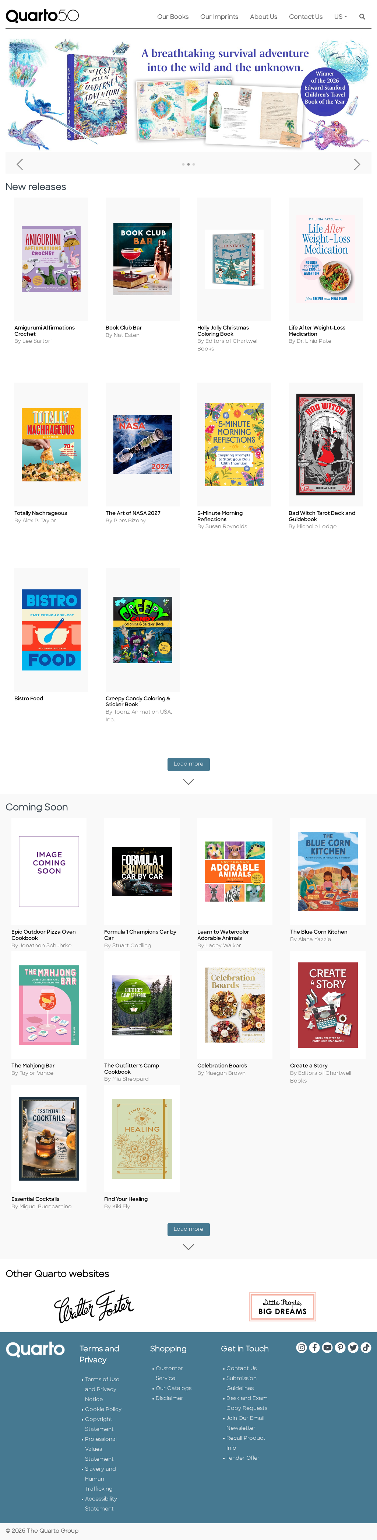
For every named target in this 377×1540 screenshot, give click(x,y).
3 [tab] (193, 164)
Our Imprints (219, 17)
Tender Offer (243, 1458)
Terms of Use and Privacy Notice (102, 1390)
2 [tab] (188, 164)
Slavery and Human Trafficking (100, 1479)
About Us (263, 17)
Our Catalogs (173, 1388)
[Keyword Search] (362, 17)
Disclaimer (169, 1398)
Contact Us (306, 17)
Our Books (172, 17)
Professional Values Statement (101, 1449)
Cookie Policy (103, 1409)
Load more (192, 764)
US (338, 17)
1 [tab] (183, 164)
